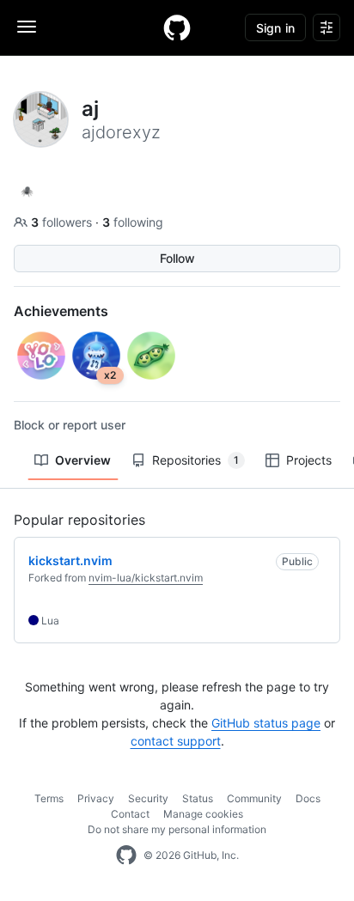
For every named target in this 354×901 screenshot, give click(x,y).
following (132, 222)
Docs (308, 798)
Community (254, 798)
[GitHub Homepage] (126, 855)
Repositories (195, 460)
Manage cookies (203, 813)
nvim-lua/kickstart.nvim (145, 577)
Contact (130, 813)
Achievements (61, 311)
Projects (309, 460)
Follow (177, 258)
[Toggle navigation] (27, 27)
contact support (176, 741)
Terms (49, 798)
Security (148, 798)
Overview (83, 460)
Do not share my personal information (177, 829)
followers (63, 222)
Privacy (95, 798)
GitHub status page (265, 722)
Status (197, 798)
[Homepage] (177, 27)
